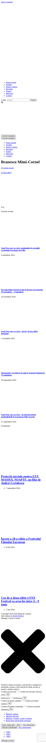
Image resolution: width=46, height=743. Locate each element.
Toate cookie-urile (8, 725)
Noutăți (9, 85)
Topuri (8, 91)
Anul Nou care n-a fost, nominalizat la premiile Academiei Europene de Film (20, 249)
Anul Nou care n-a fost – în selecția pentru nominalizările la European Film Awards (18, 416)
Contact (9, 96)
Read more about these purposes (18, 721)
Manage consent (8, 741)
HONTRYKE (18, 616)
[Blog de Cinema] (23, 18)
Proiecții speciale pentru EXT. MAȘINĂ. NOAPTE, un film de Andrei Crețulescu (21, 480)
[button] (23, 651)
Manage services (12, 716)
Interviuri (9, 93)
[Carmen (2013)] (7, 168)
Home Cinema (11, 87)
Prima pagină (11, 82)
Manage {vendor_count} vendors (19, 718)
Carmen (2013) (6, 173)
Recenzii (9, 89)
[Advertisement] (23, 56)
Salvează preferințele (9, 728)
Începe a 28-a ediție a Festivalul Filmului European (21, 540)
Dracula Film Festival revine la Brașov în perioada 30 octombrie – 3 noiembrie (22, 291)
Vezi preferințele (28, 725)
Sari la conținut (7, 2)
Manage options (12, 714)
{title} (8, 732)
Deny (19, 725)
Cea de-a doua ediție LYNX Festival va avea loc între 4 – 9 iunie (20, 601)
